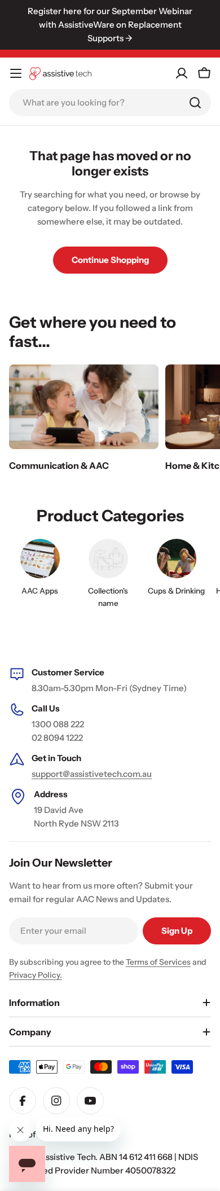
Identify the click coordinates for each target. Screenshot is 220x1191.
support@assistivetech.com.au (92, 773)
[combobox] (110, 102)
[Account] (181, 73)
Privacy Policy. (35, 975)
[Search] (195, 102)
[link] (108, 576)
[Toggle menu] (16, 73)
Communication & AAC (59, 465)
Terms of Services (158, 962)
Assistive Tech (67, 1157)
